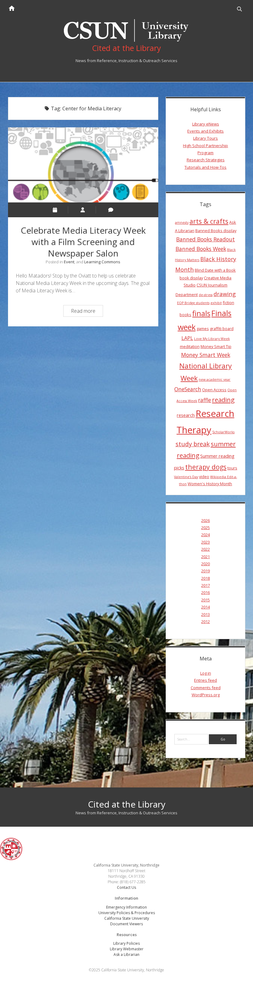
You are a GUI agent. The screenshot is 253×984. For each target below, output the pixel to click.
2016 (205, 592)
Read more (87, 311)
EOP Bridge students (193, 303)
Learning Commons (102, 262)
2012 (205, 621)
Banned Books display (215, 230)
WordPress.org (206, 695)
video (204, 476)
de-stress (206, 295)
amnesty (182, 222)
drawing (225, 294)
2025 (205, 527)
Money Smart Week (205, 354)
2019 (205, 571)
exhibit (216, 303)
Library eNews (205, 124)
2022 (205, 549)
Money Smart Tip (216, 346)
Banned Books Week (201, 248)
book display (191, 278)
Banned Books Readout (205, 239)
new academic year (214, 379)
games (203, 328)
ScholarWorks (223, 432)
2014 (205, 607)
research (186, 415)
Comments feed (206, 687)
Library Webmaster (126, 949)
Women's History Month (210, 483)
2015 (205, 600)
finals (201, 313)
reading (223, 399)
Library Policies (126, 943)
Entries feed (205, 680)
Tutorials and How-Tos (205, 167)
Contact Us (126, 887)
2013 (205, 614)
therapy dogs (205, 466)
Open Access (214, 389)
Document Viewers (126, 924)
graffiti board (222, 328)
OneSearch (187, 389)
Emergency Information (126, 907)
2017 (205, 585)
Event (69, 262)
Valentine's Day (186, 477)
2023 (205, 542)
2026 (205, 520)
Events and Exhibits (205, 131)
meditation (190, 346)
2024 (205, 534)
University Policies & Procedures (126, 912)
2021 (205, 556)
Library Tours (205, 138)
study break (193, 444)
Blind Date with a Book (215, 270)
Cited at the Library (126, 804)
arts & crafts (208, 221)
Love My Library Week (212, 339)
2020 (205, 563)
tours (232, 468)
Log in (205, 673)
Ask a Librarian (126, 954)
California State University (126, 918)
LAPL (187, 338)
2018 (205, 578)
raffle (204, 400)
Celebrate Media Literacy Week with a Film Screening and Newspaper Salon (83, 164)
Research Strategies (206, 160)
